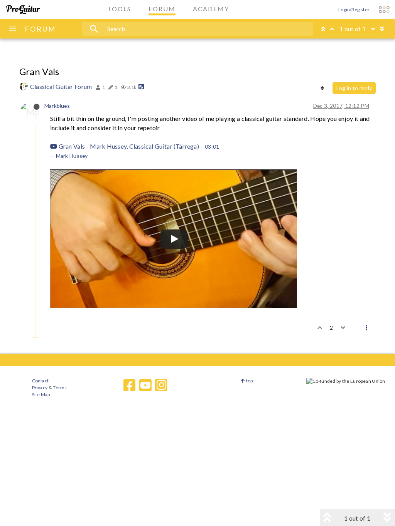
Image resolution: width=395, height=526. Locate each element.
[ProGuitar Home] (23, 9)
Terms (59, 387)
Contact (40, 381)
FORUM (40, 29)
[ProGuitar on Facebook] (129, 385)
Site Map (41, 394)
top (249, 381)
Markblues (57, 105)
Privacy (39, 387)
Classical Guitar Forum (61, 86)
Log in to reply (354, 88)
